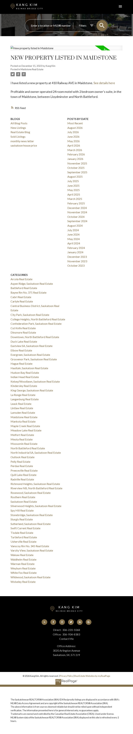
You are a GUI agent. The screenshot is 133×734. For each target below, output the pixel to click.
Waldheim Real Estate (23, 559)
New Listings (18, 127)
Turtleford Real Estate (24, 537)
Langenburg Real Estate (25, 399)
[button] (44, 622)
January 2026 (75, 158)
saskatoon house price (24, 145)
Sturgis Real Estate (22, 519)
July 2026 (73, 132)
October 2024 (76, 216)
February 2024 (76, 247)
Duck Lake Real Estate (24, 341)
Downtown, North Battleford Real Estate (35, 337)
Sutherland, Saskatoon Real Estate (31, 523)
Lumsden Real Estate (23, 412)
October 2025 (76, 167)
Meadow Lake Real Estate (26, 430)
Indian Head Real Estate (25, 377)
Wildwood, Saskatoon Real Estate (30, 577)
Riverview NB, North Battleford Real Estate (36, 488)
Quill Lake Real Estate (23, 474)
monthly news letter (22, 141)
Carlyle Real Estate (22, 301)
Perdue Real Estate (22, 466)
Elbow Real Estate (21, 350)
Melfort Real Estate (22, 434)
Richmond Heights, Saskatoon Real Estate (35, 483)
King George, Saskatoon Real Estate (32, 390)
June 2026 (73, 136)
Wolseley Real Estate (23, 581)
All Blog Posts (19, 123)
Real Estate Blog (20, 132)
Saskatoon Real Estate (24, 501)
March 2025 (74, 198)
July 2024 (73, 230)
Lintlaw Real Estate (22, 408)
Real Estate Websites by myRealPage (92, 676)
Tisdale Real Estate (22, 532)
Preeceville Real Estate (24, 470)
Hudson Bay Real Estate (25, 372)
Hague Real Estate (21, 363)
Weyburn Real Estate (23, 568)
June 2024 (73, 234)
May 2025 (73, 190)
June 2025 (73, 185)
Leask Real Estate (21, 403)
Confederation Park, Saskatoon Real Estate (36, 323)
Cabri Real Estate (21, 297)
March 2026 (74, 150)
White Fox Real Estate (24, 572)
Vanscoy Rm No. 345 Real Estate (30, 546)
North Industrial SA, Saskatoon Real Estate (36, 452)
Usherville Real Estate (23, 541)
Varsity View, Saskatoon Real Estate (32, 550)
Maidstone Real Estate (32, 69)
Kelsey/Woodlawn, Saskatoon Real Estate (35, 381)
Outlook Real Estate (22, 457)
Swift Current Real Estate (25, 528)
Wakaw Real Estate (22, 555)
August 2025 (75, 176)
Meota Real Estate (22, 439)
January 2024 (75, 252)
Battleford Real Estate (24, 288)
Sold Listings (18, 136)
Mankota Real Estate (23, 421)
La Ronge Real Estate (23, 394)
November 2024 (77, 212)
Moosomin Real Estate (24, 443)
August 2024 (75, 225)
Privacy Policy (66, 676)
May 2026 (73, 141)
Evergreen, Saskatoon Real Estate (30, 354)
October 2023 (76, 265)
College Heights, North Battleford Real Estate (38, 319)
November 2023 (77, 261)
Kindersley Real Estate (24, 385)
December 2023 (77, 256)
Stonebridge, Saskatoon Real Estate (32, 515)
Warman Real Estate (22, 563)
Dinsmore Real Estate (23, 332)
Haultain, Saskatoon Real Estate (29, 368)
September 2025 (77, 172)
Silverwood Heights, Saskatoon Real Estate (36, 506)
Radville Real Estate (22, 479)
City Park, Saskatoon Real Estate (30, 314)
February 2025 (76, 203)
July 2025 (73, 181)
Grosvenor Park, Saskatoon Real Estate (34, 359)
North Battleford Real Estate (28, 448)
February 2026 (76, 154)
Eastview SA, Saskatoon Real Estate (31, 345)
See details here (104, 83)
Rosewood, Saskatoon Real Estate (31, 492)
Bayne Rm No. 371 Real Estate (28, 292)
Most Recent (75, 123)
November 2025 (77, 163)
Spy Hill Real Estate (22, 510)
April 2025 (73, 194)
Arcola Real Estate (21, 279)
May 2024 (73, 239)
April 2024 (73, 243)
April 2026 (73, 145)
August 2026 (75, 127)
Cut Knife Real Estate (23, 328)
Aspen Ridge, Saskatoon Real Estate (32, 283)
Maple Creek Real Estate (25, 426)
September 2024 (77, 221)
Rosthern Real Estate (23, 497)
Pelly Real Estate (20, 461)
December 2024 (77, 207)
